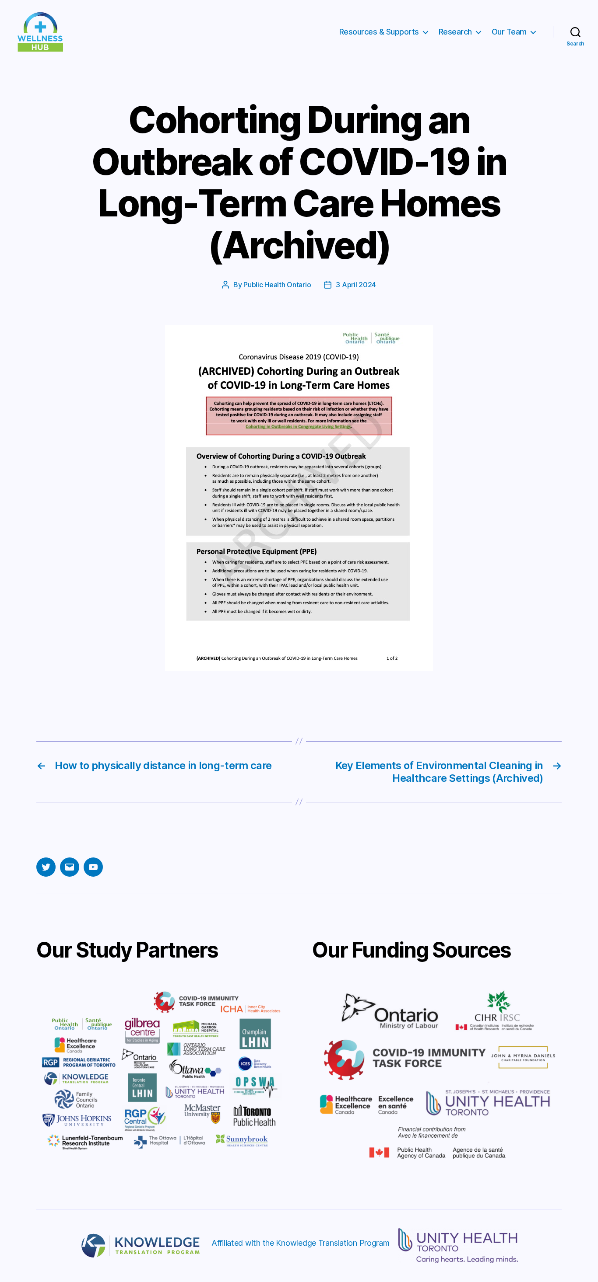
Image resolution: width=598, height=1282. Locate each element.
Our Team (509, 31)
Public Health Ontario (277, 284)
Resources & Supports (379, 31)
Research (455, 31)
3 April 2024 (356, 284)
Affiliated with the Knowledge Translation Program (300, 1242)
